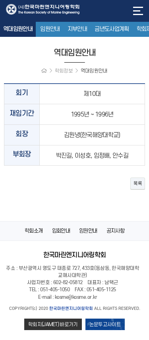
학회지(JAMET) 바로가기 (53, 324)
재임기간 (22, 113)
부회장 (22, 154)
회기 (21, 93)
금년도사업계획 (112, 28)
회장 (21, 134)
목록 (138, 183)
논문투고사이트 (105, 324)
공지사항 (115, 230)
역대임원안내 (18, 28)
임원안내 (50, 28)
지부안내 (77, 28)
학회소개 (34, 230)
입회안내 (61, 230)
